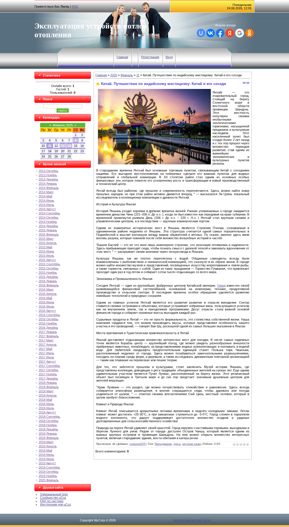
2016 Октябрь (48, 319)
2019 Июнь (46, 454)
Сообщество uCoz (53, 497)
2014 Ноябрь (48, 221)
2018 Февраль (49, 387)
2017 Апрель (48, 344)
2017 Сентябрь (49, 365)
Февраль (127, 75)
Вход (169, 57)
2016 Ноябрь (48, 323)
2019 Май (45, 450)
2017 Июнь (46, 353)
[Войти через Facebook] (220, 33)
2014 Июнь (46, 200)
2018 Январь (48, 382)
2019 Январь (48, 433)
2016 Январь (48, 281)
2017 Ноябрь (48, 374)
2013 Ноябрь (48, 175)
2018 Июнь (46, 404)
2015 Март (46, 238)
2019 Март (46, 442)
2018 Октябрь (48, 421)
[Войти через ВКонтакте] (210, 33)
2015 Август (47, 260)
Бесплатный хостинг (188, 520)
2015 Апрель (48, 243)
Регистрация (150, 57)
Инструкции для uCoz (55, 504)
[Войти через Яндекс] (229, 33)
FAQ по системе (52, 501)
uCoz (207, 520)
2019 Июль (46, 459)
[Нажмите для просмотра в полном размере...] (154, 163)
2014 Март (46, 192)
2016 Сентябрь (49, 315)
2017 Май (45, 348)
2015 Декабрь (48, 276)
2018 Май (45, 399)
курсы (177, 444)
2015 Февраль (49, 234)
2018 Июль (46, 408)
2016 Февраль (49, 285)
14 (69, 145)
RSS (75, 6)
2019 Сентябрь (49, 467)
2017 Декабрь (48, 378)
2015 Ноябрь (48, 272)
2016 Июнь (46, 302)
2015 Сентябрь (49, 264)
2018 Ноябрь (48, 425)
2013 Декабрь (48, 179)
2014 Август (47, 209)
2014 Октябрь (48, 217)
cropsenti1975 (137, 444)
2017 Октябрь (48, 370)
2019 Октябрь (48, 471)
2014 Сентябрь (49, 213)
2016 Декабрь (48, 327)
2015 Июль (46, 255)
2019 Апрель (48, 446)
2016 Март (46, 289)
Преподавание (163, 444)
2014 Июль (46, 204)
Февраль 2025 (63, 125)
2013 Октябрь (48, 171)
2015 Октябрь (48, 268)
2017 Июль (46, 357)
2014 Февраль (49, 188)
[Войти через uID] (201, 33)
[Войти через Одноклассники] (249, 33)
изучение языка (191, 444)
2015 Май (45, 247)
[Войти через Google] (239, 33)
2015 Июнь (46, 251)
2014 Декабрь (48, 226)
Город (221, 285)
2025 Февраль (49, 480)
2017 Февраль (49, 336)
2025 (113, 75)
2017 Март (46, 340)
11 (49, 145)
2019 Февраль (49, 437)
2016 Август (47, 310)
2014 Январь (48, 183)
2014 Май (45, 196)
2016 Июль (46, 306)
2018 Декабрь (48, 429)
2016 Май (45, 298)
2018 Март (46, 391)
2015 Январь (48, 230)
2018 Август (47, 412)
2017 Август (47, 361)
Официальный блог (54, 494)
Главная (122, 57)
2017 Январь (48, 332)
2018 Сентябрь (49, 416)
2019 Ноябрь (48, 476)
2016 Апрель (48, 293)
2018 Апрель (48, 395)
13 (62, 145)
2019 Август (47, 463)
